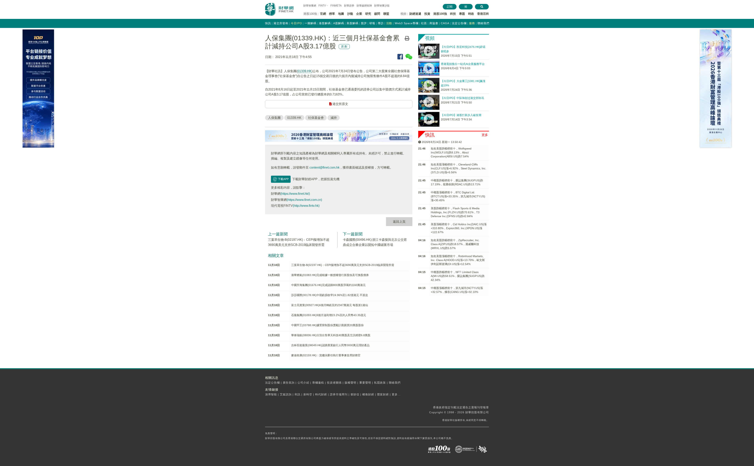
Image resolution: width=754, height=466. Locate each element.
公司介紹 (303, 382)
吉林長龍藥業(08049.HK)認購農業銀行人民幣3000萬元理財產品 (330, 345)
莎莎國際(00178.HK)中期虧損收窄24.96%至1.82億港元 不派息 (329, 295)
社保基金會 (316, 117)
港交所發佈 (281, 23)
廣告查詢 (289, 382)
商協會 (433, 23)
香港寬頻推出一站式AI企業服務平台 (463, 64)
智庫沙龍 (382, 5)
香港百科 (483, 13)
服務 (472, 23)
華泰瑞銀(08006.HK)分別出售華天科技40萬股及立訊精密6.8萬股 (330, 335)
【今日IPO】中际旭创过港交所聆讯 (462, 98)
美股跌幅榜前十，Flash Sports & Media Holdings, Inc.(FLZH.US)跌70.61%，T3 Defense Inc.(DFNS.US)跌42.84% (455, 212)
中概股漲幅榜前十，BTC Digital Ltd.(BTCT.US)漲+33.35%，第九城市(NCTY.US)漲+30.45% (458, 196)
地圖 (341, 13)
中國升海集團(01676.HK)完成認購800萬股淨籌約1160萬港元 (328, 285)
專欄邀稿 (318, 382)
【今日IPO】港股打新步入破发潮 (461, 115)
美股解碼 (352, 23)
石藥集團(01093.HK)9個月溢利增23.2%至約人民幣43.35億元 (328, 315)
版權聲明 (350, 382)
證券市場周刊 (339, 394)
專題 (462, 13)
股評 (364, 23)
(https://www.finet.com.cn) (304, 199)
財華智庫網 (309, 5)
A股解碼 (338, 23)
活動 (389, 23)
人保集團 (274, 117)
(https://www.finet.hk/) (295, 193)
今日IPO (296, 23)
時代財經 (321, 394)
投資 (427, 13)
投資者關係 (334, 382)
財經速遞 (415, 13)
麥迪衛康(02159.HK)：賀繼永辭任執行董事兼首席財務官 (326, 355)
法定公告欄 (459, 23)
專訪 (381, 23)
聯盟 (386, 13)
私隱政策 (380, 382)
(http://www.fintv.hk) (306, 205)
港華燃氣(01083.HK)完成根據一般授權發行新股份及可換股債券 (330, 275)
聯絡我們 (483, 23)
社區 (424, 23)
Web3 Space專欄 (406, 23)
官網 (323, 13)
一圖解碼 (310, 23)
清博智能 (271, 394)
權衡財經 (368, 394)
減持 (333, 117)
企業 (359, 13)
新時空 (307, 394)
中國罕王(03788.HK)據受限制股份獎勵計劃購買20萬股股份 (327, 325)
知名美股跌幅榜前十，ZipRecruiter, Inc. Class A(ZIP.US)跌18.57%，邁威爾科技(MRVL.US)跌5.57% (455, 244)
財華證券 (349, 5)
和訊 (297, 394)
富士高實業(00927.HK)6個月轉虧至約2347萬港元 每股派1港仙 (329, 305)
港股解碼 (325, 23)
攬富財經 (383, 394)
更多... (396, 394)
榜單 (332, 13)
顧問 (377, 13)
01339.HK (304, 71)
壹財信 (354, 394)
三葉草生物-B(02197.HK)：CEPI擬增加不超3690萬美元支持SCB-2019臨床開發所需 (342, 265)
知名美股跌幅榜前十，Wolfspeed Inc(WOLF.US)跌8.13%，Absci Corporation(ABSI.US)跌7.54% (451, 152)
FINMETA (336, 5)
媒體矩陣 (364, 5)
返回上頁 (399, 221)
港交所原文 (340, 104)
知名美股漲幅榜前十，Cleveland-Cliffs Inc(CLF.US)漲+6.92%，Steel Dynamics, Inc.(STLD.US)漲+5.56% (458, 168)
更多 (485, 135)
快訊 (268, 23)
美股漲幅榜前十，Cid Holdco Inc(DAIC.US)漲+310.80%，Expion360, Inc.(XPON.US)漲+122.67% (459, 228)
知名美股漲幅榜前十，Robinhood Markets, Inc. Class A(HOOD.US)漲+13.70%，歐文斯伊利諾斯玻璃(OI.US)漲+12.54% (458, 260)
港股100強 (440, 13)
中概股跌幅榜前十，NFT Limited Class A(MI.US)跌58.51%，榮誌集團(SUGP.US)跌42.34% (458, 275)
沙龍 (350, 13)
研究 (368, 13)
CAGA (445, 23)
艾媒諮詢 (286, 394)
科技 (453, 13)
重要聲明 (365, 382)
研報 (372, 23)
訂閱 (449, 6)
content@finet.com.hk (324, 167)
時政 (471, 13)
